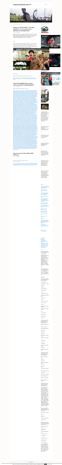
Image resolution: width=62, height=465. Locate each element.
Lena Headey (31, 123)
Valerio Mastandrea (19, 146)
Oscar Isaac (28, 133)
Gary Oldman (33, 109)
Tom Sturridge (25, 144)
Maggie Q (18, 125)
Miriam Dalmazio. (24, 129)
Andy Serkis (22, 93)
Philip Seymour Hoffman (32, 134)
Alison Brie (17, 92)
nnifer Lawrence (24, 132)
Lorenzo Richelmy (29, 124)
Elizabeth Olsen (23, 105)
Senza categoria (18, 90)
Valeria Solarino (15, 146)
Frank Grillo (35, 108)
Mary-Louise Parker (25, 126)
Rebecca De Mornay (18, 136)
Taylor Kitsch (35, 143)
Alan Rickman (35, 91)
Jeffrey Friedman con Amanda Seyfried (24, 115)
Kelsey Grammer (22, 121)
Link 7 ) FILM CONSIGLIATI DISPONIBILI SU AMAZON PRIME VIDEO (45, 206)
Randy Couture (30, 135)
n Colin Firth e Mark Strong (28, 130)
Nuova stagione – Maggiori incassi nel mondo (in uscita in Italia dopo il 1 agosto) (44, 244)
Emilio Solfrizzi (15, 106)
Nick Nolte (16, 131)
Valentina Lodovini (32, 145)
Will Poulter (19, 147)
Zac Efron (31, 148)
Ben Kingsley (31, 95)
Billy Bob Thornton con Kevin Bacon (23, 96)
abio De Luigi (18, 91)
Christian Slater (34, 99)
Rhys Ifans (34, 136)
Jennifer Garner (18, 116)
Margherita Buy (31, 125)
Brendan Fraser (15, 97)
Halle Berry (23, 111)
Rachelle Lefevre (22, 135)
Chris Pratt (22, 99)
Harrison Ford (22, 112)
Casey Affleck (20, 98)
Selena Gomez (32, 78)
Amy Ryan (31, 92)
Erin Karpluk (24, 107)
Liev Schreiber (17, 124)
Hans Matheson (31, 111)
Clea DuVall (23, 164)
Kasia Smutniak (33, 120)
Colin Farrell (32, 101)
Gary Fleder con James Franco (28, 109)
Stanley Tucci (20, 142)
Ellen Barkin (29, 105)
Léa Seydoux (23, 123)
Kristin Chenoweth (27, 122)
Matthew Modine (17, 127)
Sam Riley (20, 139)
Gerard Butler (21, 110)
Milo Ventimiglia (35, 128)
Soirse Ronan (30, 141)
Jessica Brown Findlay (27, 117)
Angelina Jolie (34, 93)
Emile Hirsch (35, 105)
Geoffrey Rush (17, 110)
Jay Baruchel (14, 115)
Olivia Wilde (23, 133)
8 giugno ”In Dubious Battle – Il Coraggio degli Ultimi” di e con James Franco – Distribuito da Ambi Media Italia (23, 29)
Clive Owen (25, 101)
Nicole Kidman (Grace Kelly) (31, 131)
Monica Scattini (35, 129)
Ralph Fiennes (26, 135)
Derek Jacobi (24, 103)
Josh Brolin (29, 118)
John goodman (27, 164)
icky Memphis (23, 113)
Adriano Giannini (28, 91)
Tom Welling (28, 144)
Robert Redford (23, 137)
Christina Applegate (15, 100)
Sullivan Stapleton (24, 143)
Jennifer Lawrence (27, 116)
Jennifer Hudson (23, 116)
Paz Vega (20, 134)
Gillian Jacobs (29, 110)
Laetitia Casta (31, 122)
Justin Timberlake (26, 120)
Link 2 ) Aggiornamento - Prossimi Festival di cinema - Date (44, 190)
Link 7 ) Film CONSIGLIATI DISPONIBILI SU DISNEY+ (44, 211)
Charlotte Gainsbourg (32, 98)
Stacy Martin (16, 142)
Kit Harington (19, 122)
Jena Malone (30, 115)
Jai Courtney (25, 114)
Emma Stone (24, 106)
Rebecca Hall (22, 136)
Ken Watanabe (25, 121)
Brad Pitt (32, 96)
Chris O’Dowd (19, 99)
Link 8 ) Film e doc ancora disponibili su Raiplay (44, 209)
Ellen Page (32, 105)
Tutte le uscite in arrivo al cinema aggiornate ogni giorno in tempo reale (24, 21)
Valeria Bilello (35, 145)
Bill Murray (14, 96)
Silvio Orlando (23, 141)
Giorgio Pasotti (33, 110)
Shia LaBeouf (19, 141)
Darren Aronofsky (27, 102)
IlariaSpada (26, 113)
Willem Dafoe (22, 147)
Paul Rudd (18, 134)
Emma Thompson (29, 106)
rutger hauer (27, 138)
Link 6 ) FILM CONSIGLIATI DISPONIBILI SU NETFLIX (44, 203)
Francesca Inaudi (22, 108)
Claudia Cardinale (33, 100)
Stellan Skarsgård (28, 142)
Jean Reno (18, 115)
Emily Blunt (18, 106)
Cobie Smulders (28, 101)
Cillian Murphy (26, 100)
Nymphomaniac (29, 132)
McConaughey (21, 127)
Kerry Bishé (30, 164)
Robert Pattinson (19, 137)
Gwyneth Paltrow (20, 111)
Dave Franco (34, 102)
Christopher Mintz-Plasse (21, 100)
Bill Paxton (17, 96)
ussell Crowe (27, 145)
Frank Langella (15, 109)
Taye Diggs (32, 143)
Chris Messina (15, 164)
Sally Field (34, 138)
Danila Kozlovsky (18, 102)
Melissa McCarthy (35, 127)
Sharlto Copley (33, 140)
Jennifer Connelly (34, 115)
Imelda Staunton (30, 113)
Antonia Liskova (33, 94)
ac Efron (21, 91)
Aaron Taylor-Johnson (30, 90)
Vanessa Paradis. (24, 146)
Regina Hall (31, 136)
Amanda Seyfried (25, 92)
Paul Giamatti (14, 134)
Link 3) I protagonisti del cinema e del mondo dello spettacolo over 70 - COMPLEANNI (45, 194)
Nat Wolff (26, 78)
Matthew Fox (32, 126)
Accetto (45, 464)
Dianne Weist (31, 103)
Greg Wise (16, 111)
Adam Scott (23, 91)
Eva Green (34, 107)
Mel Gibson (27, 127)
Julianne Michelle (17, 119)
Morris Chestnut (23, 130)
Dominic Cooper (22, 104)
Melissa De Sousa (31, 127)
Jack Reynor (17, 114)
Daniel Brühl (14, 102)
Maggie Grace (14, 125)
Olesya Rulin (16, 133)
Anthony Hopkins (25, 94)
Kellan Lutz (14, 121)
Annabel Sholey (20, 94)
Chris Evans (16, 99)
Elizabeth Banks (19, 105)
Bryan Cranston (30, 97)
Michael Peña (25, 128)
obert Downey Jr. (34, 132)
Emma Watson (33, 106)
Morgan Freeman (15, 130)
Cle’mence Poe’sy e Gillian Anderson (19, 101)
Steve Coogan (20, 143)
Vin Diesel (35, 146)
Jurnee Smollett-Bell (21, 120)
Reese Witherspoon (27, 136)
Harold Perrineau (18, 112)
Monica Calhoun (32, 129)
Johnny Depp (19, 118)
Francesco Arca (27, 108)
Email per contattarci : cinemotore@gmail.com (44, 230)
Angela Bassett (31, 93)
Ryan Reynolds (31, 138)
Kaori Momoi (29, 120)
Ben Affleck (29, 163)
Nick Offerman (19, 131)
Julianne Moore (21, 119)
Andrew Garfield (15, 93)
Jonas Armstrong (26, 118)
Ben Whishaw (35, 95)
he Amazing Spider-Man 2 (27, 112)
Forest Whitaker (18, 108)
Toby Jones (18, 144)
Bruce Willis (26, 97)
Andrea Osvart (35, 92)
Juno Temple (32, 119)
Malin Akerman (24, 125)
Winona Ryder (32, 147)
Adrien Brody (31, 91)
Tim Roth (16, 144)
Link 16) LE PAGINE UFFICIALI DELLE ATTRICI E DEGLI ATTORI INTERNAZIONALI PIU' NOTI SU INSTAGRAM (45, 221)
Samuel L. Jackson (32, 139)
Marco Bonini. (27, 125)
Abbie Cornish (35, 90)
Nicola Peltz (22, 131)
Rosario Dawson (17, 138)
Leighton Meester (27, 123)
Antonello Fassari (29, 94)
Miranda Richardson (15, 129)
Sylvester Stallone (28, 143)
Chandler (36, 163)
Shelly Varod (16, 141)
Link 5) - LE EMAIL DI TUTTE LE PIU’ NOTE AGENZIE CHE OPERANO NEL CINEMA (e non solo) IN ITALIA (44, 200)
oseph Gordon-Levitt (32, 133)
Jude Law (32, 118)
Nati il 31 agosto (43, 238)
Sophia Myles (33, 141)
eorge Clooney (18, 107)
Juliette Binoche (29, 119)
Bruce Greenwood (23, 97)
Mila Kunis (32, 128)
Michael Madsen (17, 128)
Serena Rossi (22, 140)
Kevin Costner (34, 121)
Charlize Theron (28, 98)
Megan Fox (24, 127)
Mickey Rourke (28, 128)
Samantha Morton (27, 139)
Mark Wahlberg (15, 126)
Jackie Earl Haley (22, 114)
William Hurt (28, 147)
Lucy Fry (32, 124)
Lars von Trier (20, 123)
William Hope (25, 147)
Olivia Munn (20, 133)
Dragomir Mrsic (26, 104)
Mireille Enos (19, 129)
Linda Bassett (21, 124)
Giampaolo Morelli (25, 110)
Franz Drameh (18, 109)
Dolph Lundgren (18, 104)
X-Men (20, 148)
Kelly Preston (17, 121)
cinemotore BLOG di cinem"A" (22, 4)
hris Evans (34, 112)
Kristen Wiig (22, 122)
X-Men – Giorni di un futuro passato (25, 148)
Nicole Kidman (26, 131)
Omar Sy (26, 133)
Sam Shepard (23, 139)
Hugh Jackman (16, 113)
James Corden (29, 114)
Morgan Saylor (19, 130)
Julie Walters (25, 119)
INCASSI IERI (42, 239)
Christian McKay (30, 99)
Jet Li (31, 117)
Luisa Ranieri (35, 124)
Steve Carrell (16, 143)
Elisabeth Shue (15, 105)
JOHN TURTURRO (15, 118)
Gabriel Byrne (22, 109)
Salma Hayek (17, 139)
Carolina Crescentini (15, 98)
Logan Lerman (24, 124)
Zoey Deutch (16, 149)
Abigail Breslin (15, 91)
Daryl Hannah (31, 102)
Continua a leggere (30, 75)
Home (14, 21)
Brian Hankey (18, 97)
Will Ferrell (16, 147)
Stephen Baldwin (32, 142)
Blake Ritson (29, 96)
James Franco (18, 78)
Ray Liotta (33, 135)
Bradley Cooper (35, 96)
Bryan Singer (34, 97)
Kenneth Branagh (30, 121)
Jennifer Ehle (14, 116)
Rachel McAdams (17, 135)
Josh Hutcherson (23, 78)
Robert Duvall (29, 78)
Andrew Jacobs (19, 93)
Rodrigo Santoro (30, 137)
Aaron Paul (26, 90)
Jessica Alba (23, 117)
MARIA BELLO (35, 125)
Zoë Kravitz (33, 148)
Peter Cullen (23, 134)
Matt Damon (29, 126)
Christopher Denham (19, 164)
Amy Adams (28, 92)
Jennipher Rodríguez (18, 117)
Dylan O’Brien (35, 104)
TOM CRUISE (22, 144)
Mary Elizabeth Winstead (20, 126)
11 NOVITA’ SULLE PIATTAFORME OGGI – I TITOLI (44, 241)
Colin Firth (35, 101)
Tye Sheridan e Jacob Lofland (18, 145)
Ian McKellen (19, 113)
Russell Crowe (23, 138)
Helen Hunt (31, 112)
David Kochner (17, 103)
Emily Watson (21, 106)
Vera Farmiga (28, 146)
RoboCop (26, 137)
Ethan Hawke (30, 107)
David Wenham (21, 103)
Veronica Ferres (32, 146)
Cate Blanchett (24, 98)
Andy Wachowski (26, 93)
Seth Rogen (25, 140)
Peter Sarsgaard (27, 134)
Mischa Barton (27, 129)
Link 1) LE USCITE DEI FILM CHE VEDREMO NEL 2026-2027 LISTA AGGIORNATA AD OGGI (45, 187)
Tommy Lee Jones (33, 144)
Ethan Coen (27, 107)
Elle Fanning (26, 105)
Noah (26, 132)
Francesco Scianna (31, 108)
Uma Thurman (24, 145)
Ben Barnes (25, 95)
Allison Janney (21, 92)
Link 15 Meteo (42, 218)
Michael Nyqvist (21, 128)
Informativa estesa (49, 464)
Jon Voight (22, 118)
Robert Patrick (15, 137)
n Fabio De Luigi (34, 130)
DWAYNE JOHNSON (31, 104)
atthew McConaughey (15, 95)
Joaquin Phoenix (34, 117)
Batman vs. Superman (21, 95)
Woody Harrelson (17, 148)
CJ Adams (29, 100)
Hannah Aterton (27, 111)
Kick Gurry (16, 122)
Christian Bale (26, 99)
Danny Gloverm (23, 102)
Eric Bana (21, 107)
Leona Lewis (34, 123)
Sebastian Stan (15, 140)
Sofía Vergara (26, 141)
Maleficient (20, 125)
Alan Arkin (26, 163)
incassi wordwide (43, 247)
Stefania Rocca (24, 142)
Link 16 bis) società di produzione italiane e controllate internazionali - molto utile (45, 225)
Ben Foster (28, 95)
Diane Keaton (28, 103)
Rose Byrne (20, 138)
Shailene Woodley (29, 140)
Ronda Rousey (33, 137)
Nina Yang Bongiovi (19, 132)
